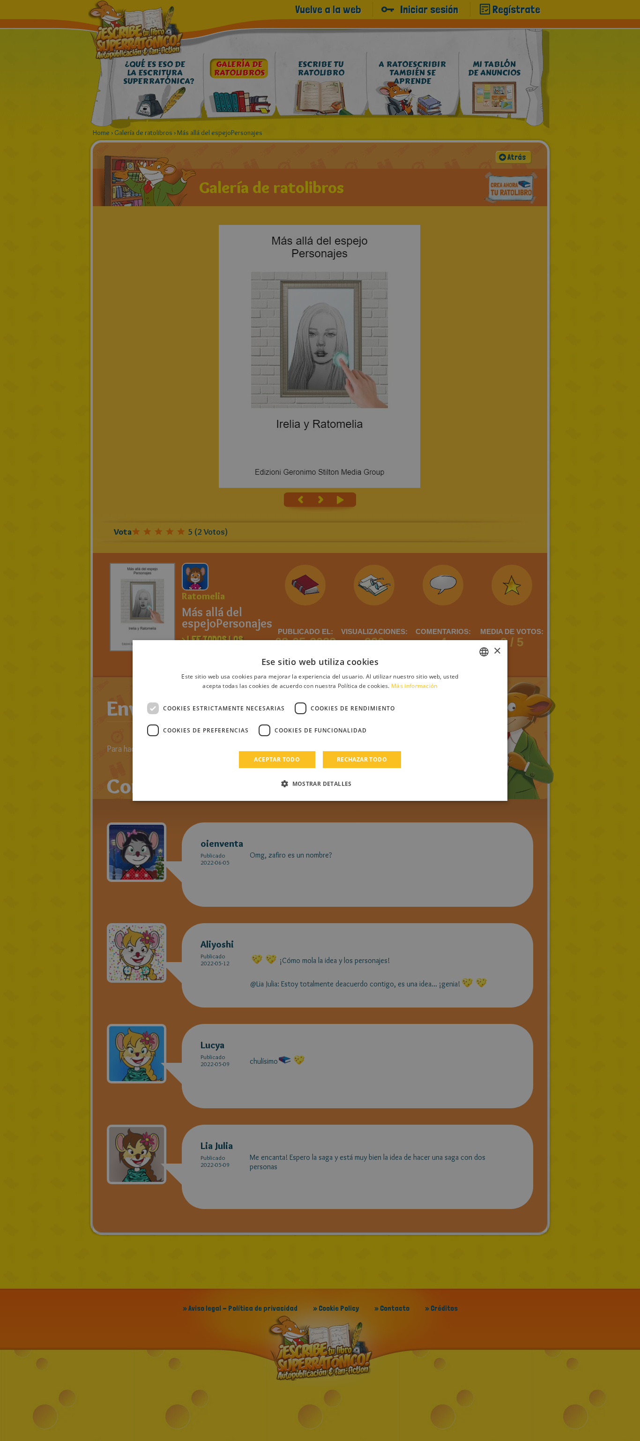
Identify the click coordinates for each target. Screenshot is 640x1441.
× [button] (496, 651)
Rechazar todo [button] (362, 759)
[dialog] (320, 720)
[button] (320, 783)
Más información (414, 686)
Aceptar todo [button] (277, 759)
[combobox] (484, 652)
